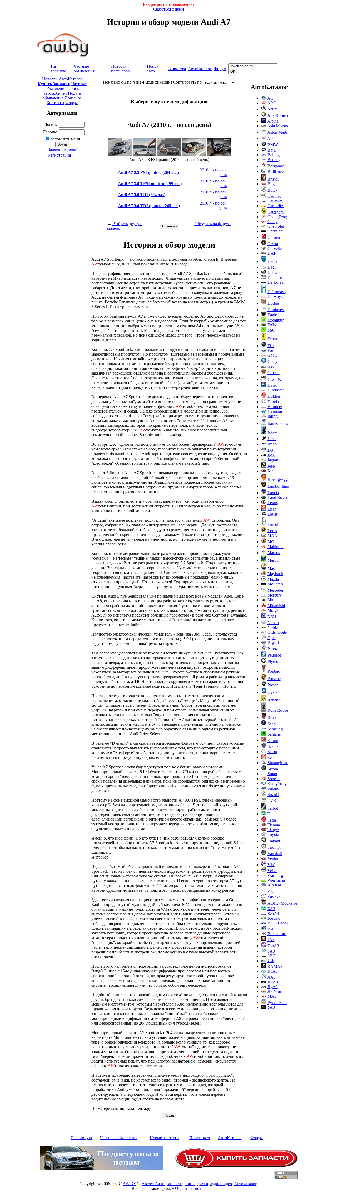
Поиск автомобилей (61, 90)
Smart (272, 774)
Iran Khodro (277, 423)
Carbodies (275, 205)
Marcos (273, 552)
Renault (273, 700)
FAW (271, 325)
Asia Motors (277, 126)
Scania (273, 746)
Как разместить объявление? (168, 4)
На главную (58, 68)
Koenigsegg (277, 479)
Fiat (270, 345)
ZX (270, 891)
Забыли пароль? (62, 149)
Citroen (273, 237)
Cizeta (272, 243)
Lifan (271, 509)
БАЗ (271, 908)
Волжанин (276, 934)
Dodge (273, 303)
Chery (272, 221)
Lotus (272, 530)
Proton (273, 685)
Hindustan (276, 390)
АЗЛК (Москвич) (282, 903)
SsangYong (276, 783)
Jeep (271, 466)
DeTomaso (276, 291)
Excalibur (275, 320)
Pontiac (273, 671)
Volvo (272, 871)
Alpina (273, 121)
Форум (220, 68)
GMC (272, 355)
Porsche (274, 678)
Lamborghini (278, 486)
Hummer (274, 406)
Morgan (274, 610)
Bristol (273, 179)
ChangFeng (277, 217)
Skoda (272, 769)
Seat (271, 757)
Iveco (272, 444)
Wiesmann (276, 880)
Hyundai (274, 411)
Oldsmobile (277, 632)
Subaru (273, 788)
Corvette (274, 248)
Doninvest (276, 309)
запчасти (174, 1183)
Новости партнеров (120, 68)
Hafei (272, 385)
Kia (270, 471)
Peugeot (274, 655)
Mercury (274, 595)
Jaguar (272, 460)
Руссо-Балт (277, 1002)
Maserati (274, 568)
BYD (272, 150)
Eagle (272, 315)
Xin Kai (274, 885)
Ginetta (273, 372)
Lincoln (273, 524)
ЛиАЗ (272, 982)
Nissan (273, 622)
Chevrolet (275, 226)
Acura (272, 109)
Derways (275, 296)
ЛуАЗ (272, 987)
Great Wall (276, 379)
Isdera (272, 433)
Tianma (273, 825)
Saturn (272, 740)
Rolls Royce (277, 710)
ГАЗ (271, 939)
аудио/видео (221, 1183)
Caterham (275, 212)
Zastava (273, 896)
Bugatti (273, 184)
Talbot (272, 808)
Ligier (272, 514)
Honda (273, 402)
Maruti (273, 560)
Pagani (273, 642)
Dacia (272, 261)
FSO (271, 330)
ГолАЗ (273, 946)
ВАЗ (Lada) (277, 923)
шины (190, 1183)
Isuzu (271, 439)
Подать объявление (62, 95)
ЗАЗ (271, 951)
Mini (271, 600)
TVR (271, 800)
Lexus (272, 502)
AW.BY (129, 1183)
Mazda (273, 579)
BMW (272, 145)
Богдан (273, 918)
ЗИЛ (271, 956)
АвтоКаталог (200, 68)
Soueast (273, 779)
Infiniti (273, 416)
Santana (274, 734)
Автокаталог (245, 1183)
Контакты (55, 102)
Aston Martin (278, 132)
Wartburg (275, 875)
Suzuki (273, 794)
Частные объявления (84, 68)
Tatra (271, 820)
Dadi (271, 267)
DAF (271, 253)
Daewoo (274, 272)
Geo (271, 366)
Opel (271, 638)
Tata (271, 814)
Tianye (273, 829)
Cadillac (274, 196)
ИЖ (270, 960)
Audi (271, 138)
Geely (272, 361)
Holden (273, 396)
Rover (272, 717)
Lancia (273, 493)
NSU (271, 617)
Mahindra (275, 546)
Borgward (275, 166)
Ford (271, 350)
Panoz (272, 649)
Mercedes (275, 590)
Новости (50, 79)
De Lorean (276, 282)
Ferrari (273, 339)
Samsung (275, 729)
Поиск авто (152, 68)
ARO (271, 103)
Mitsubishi (276, 605)
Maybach (275, 573)
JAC (271, 450)
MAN (272, 535)
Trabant (273, 841)
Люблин (275, 991)
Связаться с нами (168, 9)
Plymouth (275, 661)
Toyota (273, 834)
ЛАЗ (271, 977)
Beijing (273, 155)
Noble (272, 627)
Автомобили (153, 1183)
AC (270, 98)
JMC (271, 455)
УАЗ (271, 1007)
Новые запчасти (164, 1138)
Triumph (274, 847)
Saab (271, 724)
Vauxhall (274, 853)
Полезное (73, 98)
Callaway (275, 201)
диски (202, 1183)
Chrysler (274, 231)
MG (270, 542)
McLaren (275, 584)
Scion (272, 751)
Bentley (273, 159)
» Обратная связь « (189, 1188)
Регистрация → (62, 155)
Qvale (272, 692)
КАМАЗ (275, 966)
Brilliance (275, 171)
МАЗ (271, 996)
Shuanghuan (277, 762)
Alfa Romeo (277, 115)
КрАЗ (272, 971)
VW (271, 864)
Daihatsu (274, 277)
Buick (272, 190)
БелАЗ (273, 913)
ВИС (271, 929)
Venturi (273, 858)
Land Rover (277, 497)
